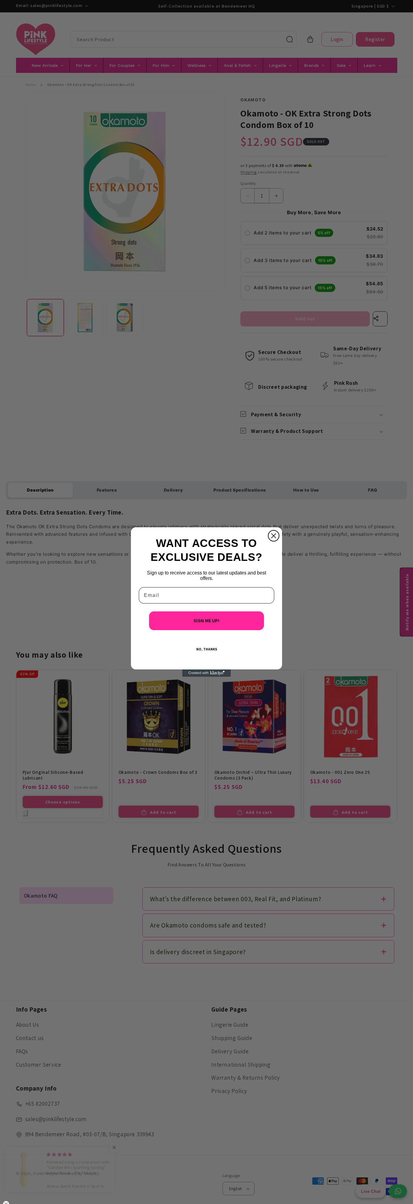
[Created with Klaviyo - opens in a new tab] (206, 673)
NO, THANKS (206, 649)
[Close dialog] (273, 535)
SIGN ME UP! (206, 620)
